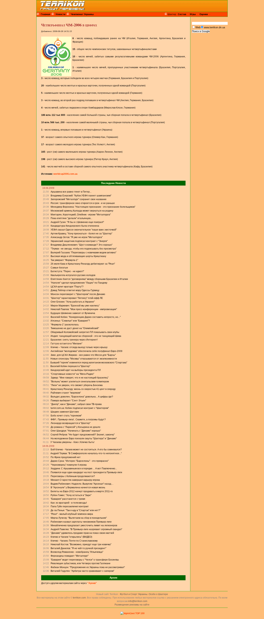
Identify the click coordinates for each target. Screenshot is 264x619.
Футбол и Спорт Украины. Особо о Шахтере (144, 594)
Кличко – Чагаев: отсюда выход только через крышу (79, 347)
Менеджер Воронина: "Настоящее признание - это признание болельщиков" (93, 206)
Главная (45, 14)
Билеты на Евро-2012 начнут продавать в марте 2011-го (82, 491)
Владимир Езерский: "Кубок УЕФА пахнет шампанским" (81, 195)
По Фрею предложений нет (66, 457)
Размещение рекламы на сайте (132, 604)
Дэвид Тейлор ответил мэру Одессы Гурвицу (75, 290)
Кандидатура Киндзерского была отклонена (75, 225)
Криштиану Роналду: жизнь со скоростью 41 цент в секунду (83, 389)
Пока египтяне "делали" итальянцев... (71, 218)
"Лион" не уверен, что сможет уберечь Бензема (77, 385)
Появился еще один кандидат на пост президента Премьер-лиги (86, 472)
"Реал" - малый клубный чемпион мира (72, 514)
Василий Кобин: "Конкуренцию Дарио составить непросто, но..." (86, 317)
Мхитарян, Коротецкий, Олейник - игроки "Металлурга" (81, 214)
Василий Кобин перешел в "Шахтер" (70, 366)
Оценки (203, 14)
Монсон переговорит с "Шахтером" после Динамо (78, 294)
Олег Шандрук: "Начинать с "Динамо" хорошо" (76, 430)
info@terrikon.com (137, 601)
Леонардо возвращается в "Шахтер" (70, 423)
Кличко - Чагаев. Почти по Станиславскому (74, 540)
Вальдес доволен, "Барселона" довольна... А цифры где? (82, 396)
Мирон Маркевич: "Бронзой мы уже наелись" (75, 305)
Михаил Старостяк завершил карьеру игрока (75, 480)
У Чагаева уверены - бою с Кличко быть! (72, 442)
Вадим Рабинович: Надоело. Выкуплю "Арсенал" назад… (82, 483)
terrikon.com (79, 597)
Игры (193, 14)
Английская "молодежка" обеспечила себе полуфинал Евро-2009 (86, 351)
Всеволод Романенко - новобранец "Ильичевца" (77, 552)
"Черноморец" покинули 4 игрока (69, 464)
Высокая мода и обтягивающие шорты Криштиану (78, 256)
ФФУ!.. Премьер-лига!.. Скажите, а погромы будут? (78, 419)
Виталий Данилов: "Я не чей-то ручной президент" (78, 548)
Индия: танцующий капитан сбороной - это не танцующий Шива (86, 336)
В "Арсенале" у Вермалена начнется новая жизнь (78, 487)
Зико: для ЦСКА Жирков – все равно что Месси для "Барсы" (83, 355)
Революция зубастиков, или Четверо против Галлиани (80, 563)
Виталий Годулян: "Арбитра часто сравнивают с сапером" (82, 571)
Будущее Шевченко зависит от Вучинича (73, 313)
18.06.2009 (48, 446)
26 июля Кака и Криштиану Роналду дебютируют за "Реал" (83, 263)
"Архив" (92, 583)
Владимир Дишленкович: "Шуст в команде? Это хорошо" (81, 244)
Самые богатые (59, 267)
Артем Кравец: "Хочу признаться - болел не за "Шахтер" (81, 233)
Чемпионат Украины (82, 14)
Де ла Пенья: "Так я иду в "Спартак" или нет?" (75, 510)
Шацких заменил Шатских (65, 411)
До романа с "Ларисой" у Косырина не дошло (75, 427)
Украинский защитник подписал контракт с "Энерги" (79, 241)
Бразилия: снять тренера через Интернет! (74, 339)
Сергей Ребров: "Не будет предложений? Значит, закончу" (83, 434)
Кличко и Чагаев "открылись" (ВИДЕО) (71, 537)
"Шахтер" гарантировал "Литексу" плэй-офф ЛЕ (77, 298)
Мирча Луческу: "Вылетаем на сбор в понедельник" (79, 518)
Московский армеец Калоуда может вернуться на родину (82, 210)
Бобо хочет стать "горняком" (66, 415)
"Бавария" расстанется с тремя (68, 499)
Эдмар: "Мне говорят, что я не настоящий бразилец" (79, 377)
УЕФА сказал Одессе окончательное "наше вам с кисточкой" (84, 229)
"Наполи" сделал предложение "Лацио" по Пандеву (79, 282)
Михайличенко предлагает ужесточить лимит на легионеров (84, 525)
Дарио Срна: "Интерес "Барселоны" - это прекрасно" (80, 461)
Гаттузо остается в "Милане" (66, 343)
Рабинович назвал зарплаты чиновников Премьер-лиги (81, 521)
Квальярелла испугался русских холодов (73, 275)
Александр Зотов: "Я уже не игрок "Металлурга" (77, 237)
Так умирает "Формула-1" (64, 260)
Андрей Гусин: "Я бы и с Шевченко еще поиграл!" (77, 222)
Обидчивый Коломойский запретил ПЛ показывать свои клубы (85, 332)
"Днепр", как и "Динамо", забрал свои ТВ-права (76, 404)
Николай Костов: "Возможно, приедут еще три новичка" (81, 544)
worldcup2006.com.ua (65, 174)
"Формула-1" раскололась (65, 324)
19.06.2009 (48, 188)
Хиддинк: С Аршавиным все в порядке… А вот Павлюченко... (84, 468)
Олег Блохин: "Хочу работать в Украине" (73, 301)
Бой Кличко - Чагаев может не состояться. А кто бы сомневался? (86, 449)
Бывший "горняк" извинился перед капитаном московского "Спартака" (88, 362)
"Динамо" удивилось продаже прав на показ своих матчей (82, 533)
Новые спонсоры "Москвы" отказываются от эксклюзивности (83, 358)
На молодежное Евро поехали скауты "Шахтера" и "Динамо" (84, 438)
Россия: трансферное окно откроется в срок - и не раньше (83, 203)
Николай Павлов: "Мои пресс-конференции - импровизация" (84, 309)
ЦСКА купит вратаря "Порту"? (67, 286)
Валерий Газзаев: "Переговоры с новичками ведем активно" (83, 252)
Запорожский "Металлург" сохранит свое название (78, 199)
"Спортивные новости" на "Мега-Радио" (72, 374)
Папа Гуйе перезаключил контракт (70, 506)
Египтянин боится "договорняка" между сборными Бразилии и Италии (89, 279)
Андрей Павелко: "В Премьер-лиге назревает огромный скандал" (86, 529)
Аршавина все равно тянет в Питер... (71, 191)
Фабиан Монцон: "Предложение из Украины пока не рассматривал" (88, 567)
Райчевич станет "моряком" (66, 392)
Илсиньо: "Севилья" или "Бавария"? (70, 320)
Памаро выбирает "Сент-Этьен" (68, 400)
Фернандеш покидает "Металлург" (70, 556)
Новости (60, 14)
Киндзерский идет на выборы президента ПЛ (76, 370)
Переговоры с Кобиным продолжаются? (73, 476)
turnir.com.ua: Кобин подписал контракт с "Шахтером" (80, 408)
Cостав (182, 14)
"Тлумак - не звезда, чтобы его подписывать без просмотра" (84, 248)
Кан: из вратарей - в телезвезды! (69, 502)
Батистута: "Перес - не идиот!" (67, 271)
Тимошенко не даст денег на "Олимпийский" (75, 328)
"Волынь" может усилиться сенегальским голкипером (80, 381)
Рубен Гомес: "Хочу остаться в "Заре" (71, 495)
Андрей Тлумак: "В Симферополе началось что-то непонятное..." (86, 453)
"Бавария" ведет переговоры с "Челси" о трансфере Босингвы (85, 559)
